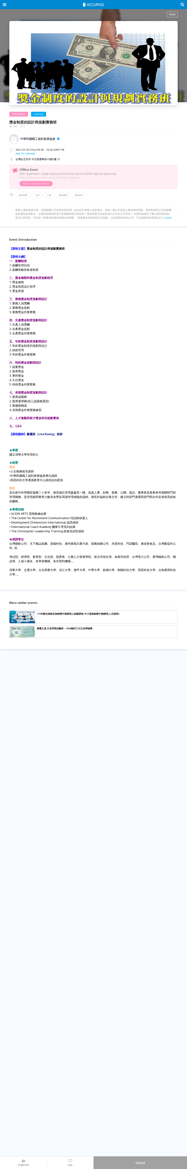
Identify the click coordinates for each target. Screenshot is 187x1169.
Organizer (23, 1164)
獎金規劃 (63, 195)
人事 (49, 195)
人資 (37, 195)
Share (172, 14)
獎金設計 (79, 195)
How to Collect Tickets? (36, 183)
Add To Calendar (25, 153)
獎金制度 (23, 195)
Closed (140, 1163)
